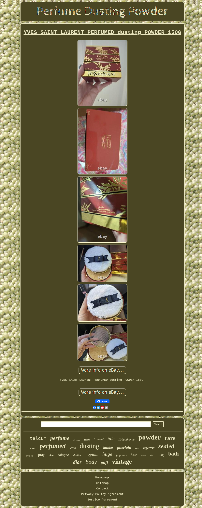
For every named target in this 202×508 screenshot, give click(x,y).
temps (87, 439)
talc (111, 438)
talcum (38, 438)
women (29, 456)
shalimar (78, 455)
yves (73, 448)
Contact (102, 488)
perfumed (53, 446)
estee (33, 448)
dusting (89, 446)
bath (173, 454)
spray (41, 455)
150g (161, 455)
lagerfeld (148, 448)
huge (107, 454)
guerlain (124, 447)
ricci (152, 455)
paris (143, 455)
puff (104, 462)
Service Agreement (102, 499)
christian (76, 440)
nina (51, 455)
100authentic (126, 439)
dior (77, 462)
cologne (63, 455)
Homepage (102, 477)
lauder (108, 447)
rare (170, 438)
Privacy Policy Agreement (102, 494)
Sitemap (102, 483)
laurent (99, 439)
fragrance (121, 455)
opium (93, 454)
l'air (134, 455)
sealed (166, 446)
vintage (122, 461)
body (91, 461)
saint (137, 448)
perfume (59, 438)
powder (149, 437)
